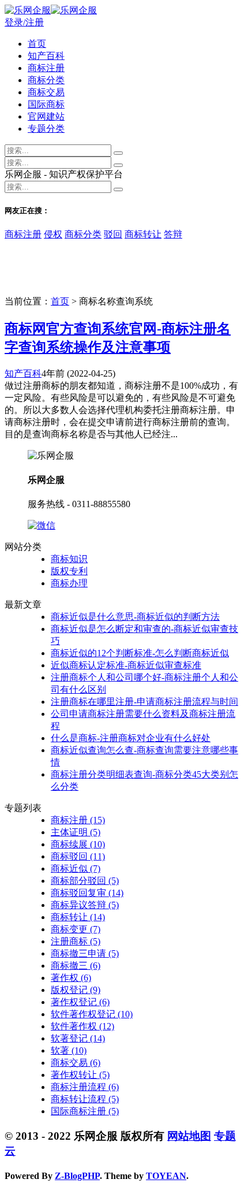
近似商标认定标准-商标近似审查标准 (126, 665)
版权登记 (75, 990)
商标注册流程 (85, 1087)
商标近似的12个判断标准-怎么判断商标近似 (140, 653)
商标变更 (75, 929)
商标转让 (143, 234)
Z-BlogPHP (77, 1176)
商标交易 (46, 92)
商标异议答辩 (85, 905)
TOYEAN (166, 1176)
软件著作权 (82, 1026)
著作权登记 (80, 1002)
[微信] (41, 525)
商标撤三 (75, 965)
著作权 (71, 978)
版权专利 (69, 571)
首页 (37, 44)
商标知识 (69, 559)
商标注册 (46, 68)
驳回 (113, 234)
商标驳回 (78, 856)
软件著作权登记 (92, 1014)
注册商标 (75, 941)
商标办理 (69, 583)
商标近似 (75, 868)
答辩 (173, 234)
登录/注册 (24, 22)
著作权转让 (80, 1075)
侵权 (53, 234)
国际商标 (46, 104)
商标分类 (46, 80)
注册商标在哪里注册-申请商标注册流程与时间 (144, 701)
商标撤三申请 (85, 953)
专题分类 (46, 128)
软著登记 (78, 1038)
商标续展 (78, 844)
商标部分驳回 (85, 881)
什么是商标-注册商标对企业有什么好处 (131, 738)
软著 (69, 1050)
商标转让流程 (85, 1099)
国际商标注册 (85, 1111)
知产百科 (46, 56)
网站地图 (189, 1136)
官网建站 (46, 116)
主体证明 (75, 832)
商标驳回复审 (87, 893)
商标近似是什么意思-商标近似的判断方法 (135, 617)
